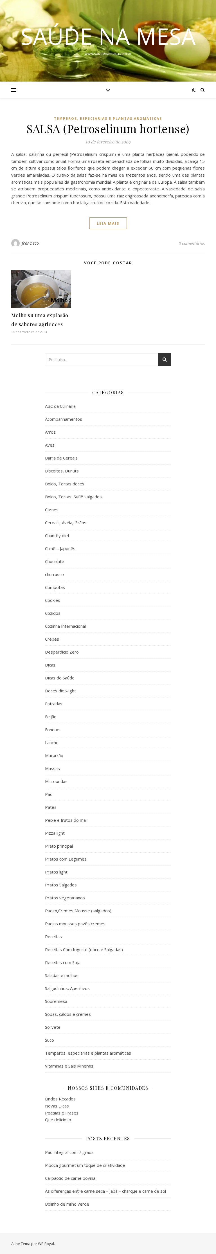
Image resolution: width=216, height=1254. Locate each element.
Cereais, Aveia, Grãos (65, 522)
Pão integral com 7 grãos (69, 1152)
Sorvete (52, 1027)
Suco (49, 1040)
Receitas (53, 936)
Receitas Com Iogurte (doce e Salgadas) (84, 949)
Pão (49, 794)
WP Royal (46, 1243)
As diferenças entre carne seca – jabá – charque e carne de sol (105, 1191)
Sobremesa (56, 1001)
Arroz (50, 432)
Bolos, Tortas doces (64, 484)
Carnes (51, 509)
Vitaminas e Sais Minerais (69, 1066)
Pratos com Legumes (66, 859)
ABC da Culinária (60, 406)
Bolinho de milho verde (67, 1204)
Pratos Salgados (61, 885)
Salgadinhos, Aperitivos (67, 988)
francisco (30, 243)
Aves (50, 445)
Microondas (56, 781)
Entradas (53, 703)
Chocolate (54, 561)
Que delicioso (58, 1119)
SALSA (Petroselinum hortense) (108, 128)
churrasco (54, 574)
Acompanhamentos (63, 419)
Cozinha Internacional (65, 626)
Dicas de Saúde (60, 678)
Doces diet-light (60, 691)
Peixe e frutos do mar (66, 820)
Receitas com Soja (62, 962)
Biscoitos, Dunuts (62, 471)
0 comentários (192, 243)
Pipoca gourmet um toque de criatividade (85, 1165)
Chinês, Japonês (60, 548)
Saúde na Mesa (108, 36)
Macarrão (54, 755)
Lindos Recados (60, 1099)
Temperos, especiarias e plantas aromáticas (108, 118)
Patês (51, 807)
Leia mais (108, 223)
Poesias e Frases (61, 1113)
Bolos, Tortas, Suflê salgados (73, 496)
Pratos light (56, 872)
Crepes (52, 639)
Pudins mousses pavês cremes (75, 923)
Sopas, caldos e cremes (68, 1014)
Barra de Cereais (61, 458)
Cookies (52, 600)
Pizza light (55, 833)
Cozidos (52, 613)
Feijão (51, 716)
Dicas (50, 665)
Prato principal (59, 846)
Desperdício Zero (62, 652)
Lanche (51, 742)
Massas (52, 768)
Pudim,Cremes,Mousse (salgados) (78, 910)
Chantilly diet (57, 535)
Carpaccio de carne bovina (70, 1178)
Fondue (52, 729)
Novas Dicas (57, 1106)
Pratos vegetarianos (65, 897)
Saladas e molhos (61, 975)
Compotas (55, 587)
